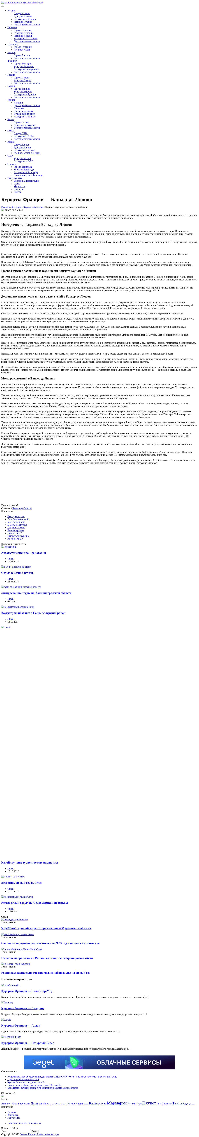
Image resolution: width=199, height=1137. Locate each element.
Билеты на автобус (17, 524)
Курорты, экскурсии (24, 125)
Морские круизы (16, 527)
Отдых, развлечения (24, 113)
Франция (12, 60)
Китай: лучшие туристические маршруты (29, 862)
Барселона (24, 1103)
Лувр (103, 1103)
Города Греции (21, 77)
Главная (11, 1112)
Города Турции (22, 88)
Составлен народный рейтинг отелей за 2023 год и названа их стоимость (50, 943)
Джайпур (44, 1103)
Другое (17, 192)
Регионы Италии (23, 21)
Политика (19, 108)
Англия (11, 52)
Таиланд (11, 164)
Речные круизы (15, 530)
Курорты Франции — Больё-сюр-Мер (27, 991)
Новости (18, 189)
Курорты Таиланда (24, 169)
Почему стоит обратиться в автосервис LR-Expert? (34, 1085)
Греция (11, 74)
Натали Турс (134, 1103)
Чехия (10, 119)
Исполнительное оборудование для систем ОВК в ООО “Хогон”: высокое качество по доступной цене (62, 1076)
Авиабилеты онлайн (18, 519)
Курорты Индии (22, 147)
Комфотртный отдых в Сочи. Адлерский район (33, 613)
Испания (12, 27)
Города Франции (23, 63)
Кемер (94, 1103)
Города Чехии (21, 122)
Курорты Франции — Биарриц (22, 1008)
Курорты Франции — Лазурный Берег (27, 1042)
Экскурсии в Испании (25, 38)
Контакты (12, 1115)
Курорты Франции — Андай (20, 1025)
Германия (12, 44)
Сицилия (167, 1103)
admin (10, 558)
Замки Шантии (61, 1104)
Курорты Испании (23, 33)
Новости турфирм (23, 111)
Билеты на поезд (16, 522)
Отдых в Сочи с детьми (17, 572)
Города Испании (22, 30)
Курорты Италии (23, 16)
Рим (159, 1103)
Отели (17, 183)
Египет (11, 100)
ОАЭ (10, 155)
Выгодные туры (16, 516)
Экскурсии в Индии (24, 150)
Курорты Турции (23, 91)
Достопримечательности (27, 24)
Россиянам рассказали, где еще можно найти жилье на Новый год (45, 972)
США (10, 130)
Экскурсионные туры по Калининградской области (36, 593)
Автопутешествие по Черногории (23, 552)
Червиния (190, 1104)
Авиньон (6, 1103)
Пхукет (149, 1102)
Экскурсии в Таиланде (26, 172)
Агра (14, 1103)
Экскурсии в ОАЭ (23, 161)
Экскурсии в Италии (25, 19)
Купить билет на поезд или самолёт (26, 1082)
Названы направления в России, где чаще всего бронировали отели (47, 958)
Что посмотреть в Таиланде (28, 175)
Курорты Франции (24, 66)
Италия (11, 10)
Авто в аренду (15, 538)
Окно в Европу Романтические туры (39, 1134)
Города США (21, 133)
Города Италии (22, 13)
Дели (34, 1103)
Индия (10, 141)
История (18, 102)
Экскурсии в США (24, 136)
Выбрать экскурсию (18, 536)
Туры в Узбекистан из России (23, 1079)
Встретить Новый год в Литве (21, 882)
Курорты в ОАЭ (22, 158)
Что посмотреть (22, 49)
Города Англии (22, 55)
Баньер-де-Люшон (22, 508)
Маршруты (19, 186)
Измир (71, 1103)
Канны (85, 1104)
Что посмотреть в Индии (27, 153)
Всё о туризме (14, 178)
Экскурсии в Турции (25, 94)
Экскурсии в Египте (24, 116)
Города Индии (21, 144)
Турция (11, 86)
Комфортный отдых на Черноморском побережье (34, 902)
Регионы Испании (23, 35)
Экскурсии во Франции (26, 69)
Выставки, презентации (26, 180)
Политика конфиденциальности (24, 1123)
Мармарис (117, 1102)
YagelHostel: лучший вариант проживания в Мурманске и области (46, 928)
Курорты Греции (22, 80)
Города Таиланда (23, 166)
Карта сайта (13, 1117)
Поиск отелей (14, 533)
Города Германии (23, 47)
